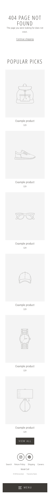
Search (9, 464)
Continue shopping (25, 39)
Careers (40, 464)
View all (25, 441)
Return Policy (19, 464)
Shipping (31, 464)
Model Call (25, 469)
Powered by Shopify (32, 474)
